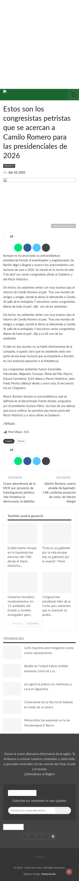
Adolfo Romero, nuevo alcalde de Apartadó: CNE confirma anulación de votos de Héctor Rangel (59, 492)
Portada (39, 856)
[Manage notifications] (69, 871)
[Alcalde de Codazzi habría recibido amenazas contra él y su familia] (12, 670)
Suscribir (63, 810)
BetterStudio (49, 874)
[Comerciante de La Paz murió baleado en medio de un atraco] (12, 707)
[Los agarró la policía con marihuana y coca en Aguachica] (12, 689)
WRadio (21, 441)
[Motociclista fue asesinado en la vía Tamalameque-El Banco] (12, 725)
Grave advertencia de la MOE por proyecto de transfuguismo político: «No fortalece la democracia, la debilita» (19, 492)
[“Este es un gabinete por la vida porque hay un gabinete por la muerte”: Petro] (57, 533)
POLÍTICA (9, 166)
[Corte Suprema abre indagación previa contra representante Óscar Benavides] (12, 652)
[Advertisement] (39, 41)
